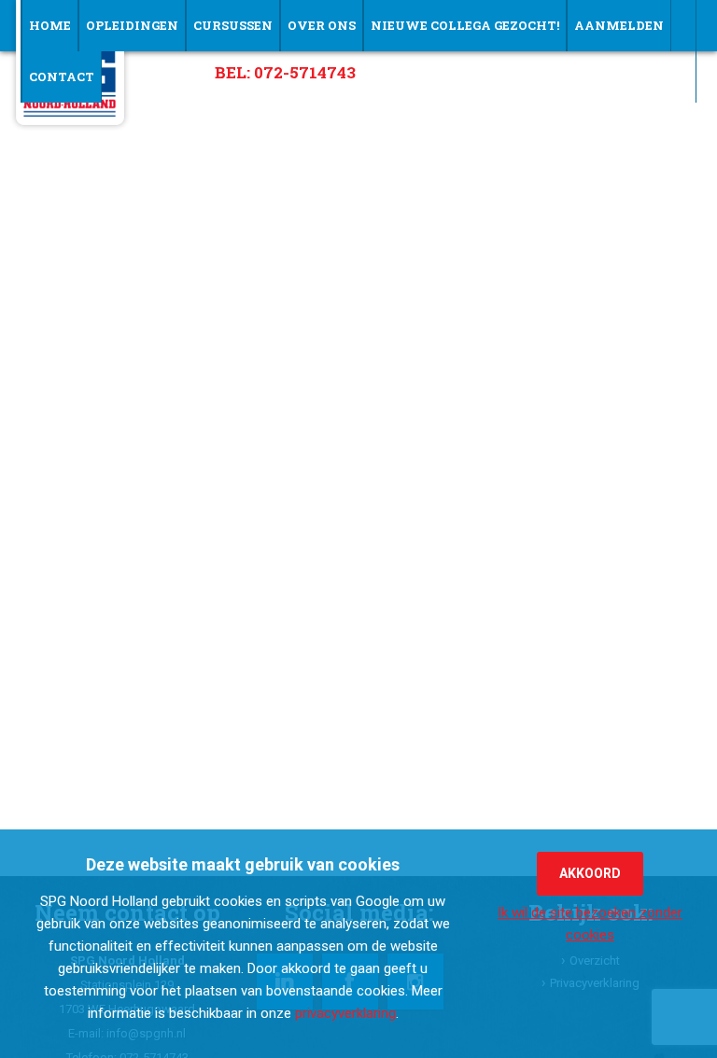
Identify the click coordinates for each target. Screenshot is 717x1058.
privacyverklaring (345, 1013)
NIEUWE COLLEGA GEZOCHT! (465, 25)
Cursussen (233, 25)
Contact (61, 76)
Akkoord (590, 873)
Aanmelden (619, 25)
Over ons (322, 25)
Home (50, 25)
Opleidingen (132, 25)
